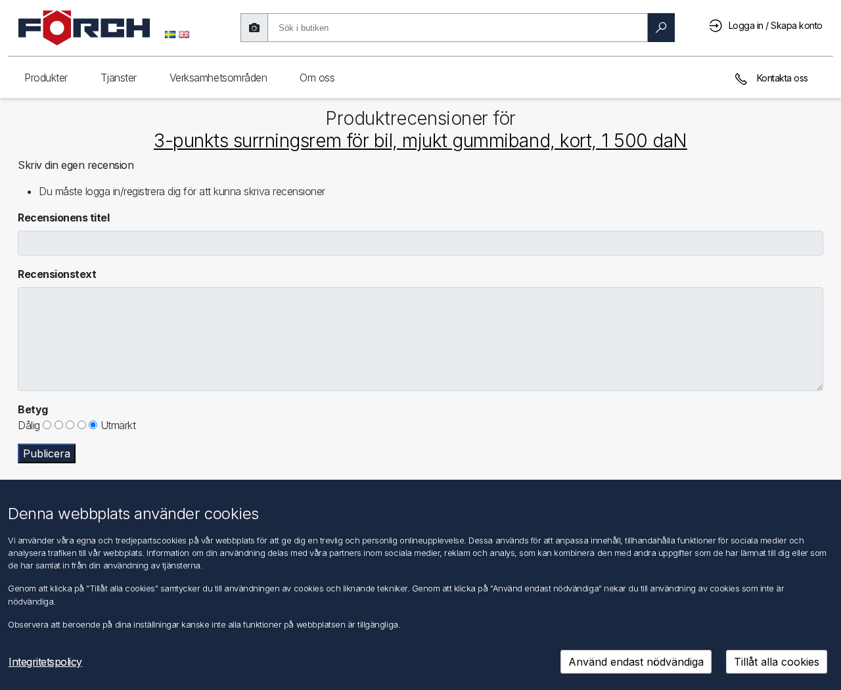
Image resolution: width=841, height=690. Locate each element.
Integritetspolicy (45, 661)
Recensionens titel (63, 217)
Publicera (46, 453)
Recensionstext (57, 274)
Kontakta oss (781, 77)
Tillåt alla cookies (776, 661)
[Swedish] (170, 33)
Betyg (33, 409)
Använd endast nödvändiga (636, 661)
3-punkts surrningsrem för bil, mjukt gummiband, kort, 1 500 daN (420, 140)
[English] (184, 33)
